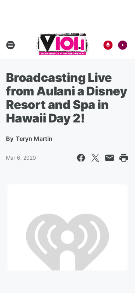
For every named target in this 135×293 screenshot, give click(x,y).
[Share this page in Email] (109, 158)
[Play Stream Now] (122, 45)
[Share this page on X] (95, 158)
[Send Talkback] (108, 45)
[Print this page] (123, 158)
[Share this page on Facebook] (81, 158)
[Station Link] (62, 45)
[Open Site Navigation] (10, 45)
